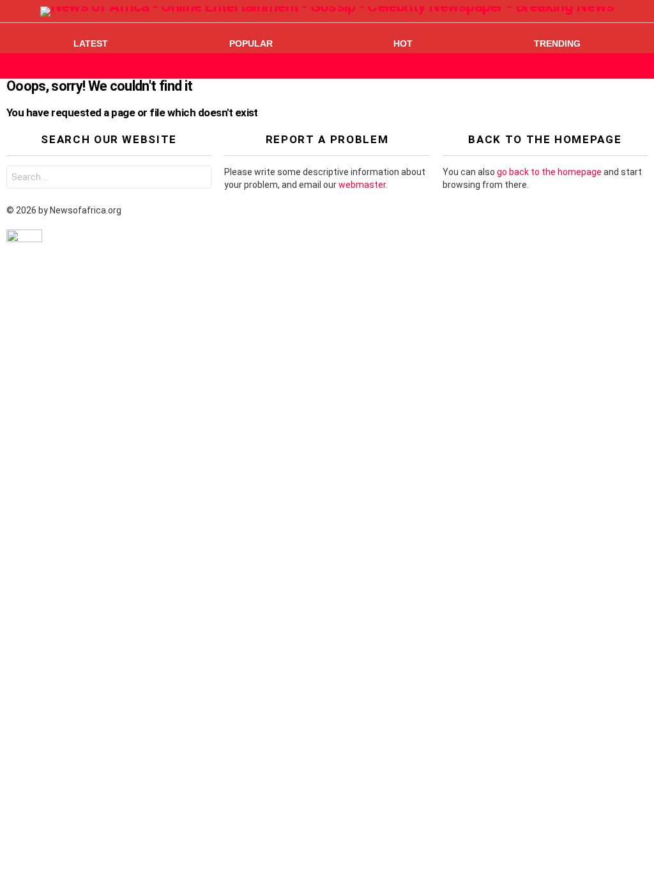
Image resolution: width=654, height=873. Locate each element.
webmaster (362, 185)
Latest (90, 43)
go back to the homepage (549, 172)
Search (198, 179)
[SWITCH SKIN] (618, 66)
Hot (403, 43)
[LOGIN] (640, 66)
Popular (251, 43)
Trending (557, 43)
